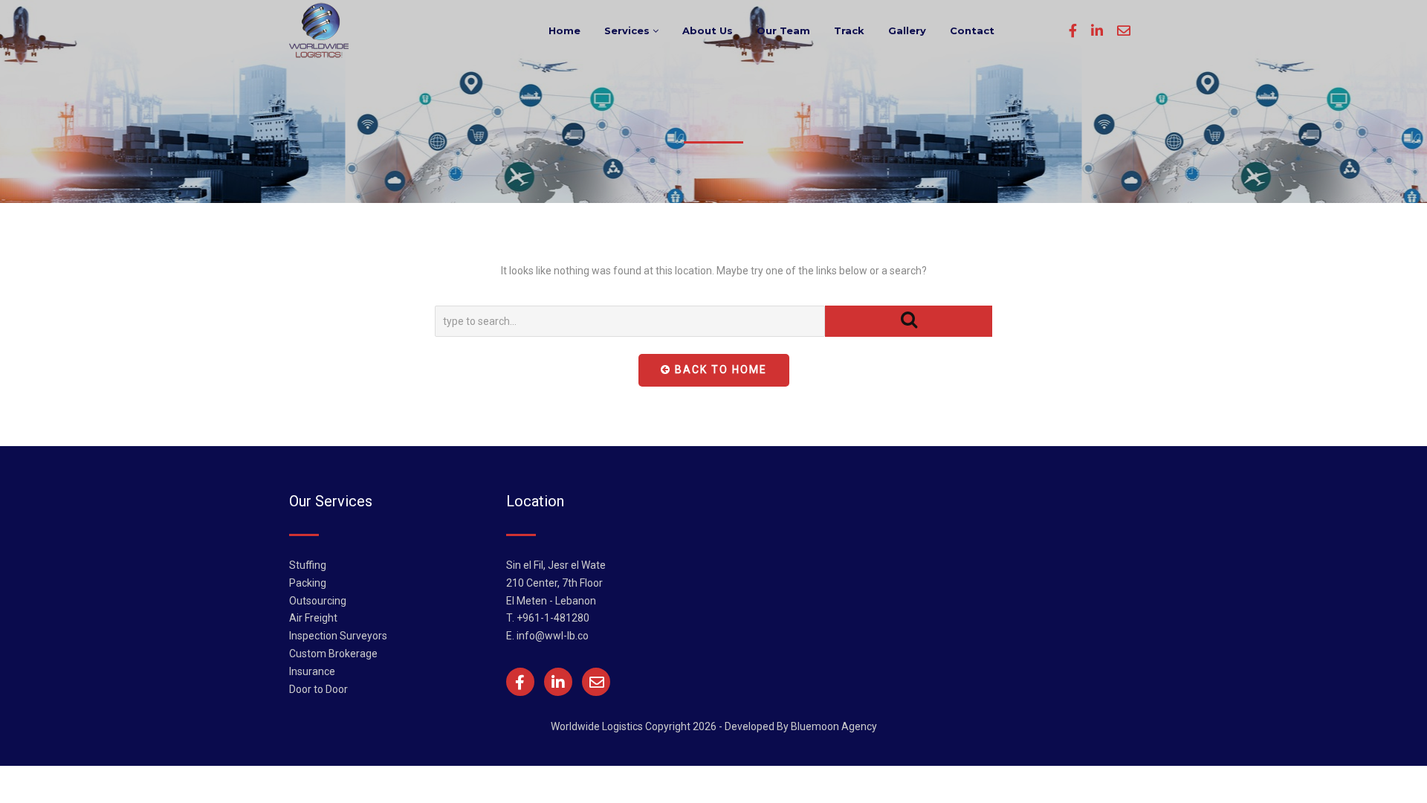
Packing (307, 583)
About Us (707, 30)
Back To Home (719, 369)
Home (564, 30)
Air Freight (313, 618)
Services (628, 30)
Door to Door (318, 689)
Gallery (907, 30)
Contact (972, 30)
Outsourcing (317, 601)
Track (849, 30)
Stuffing (307, 565)
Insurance (312, 671)
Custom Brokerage (333, 654)
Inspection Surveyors (338, 636)
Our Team (783, 30)
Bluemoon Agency (834, 726)
